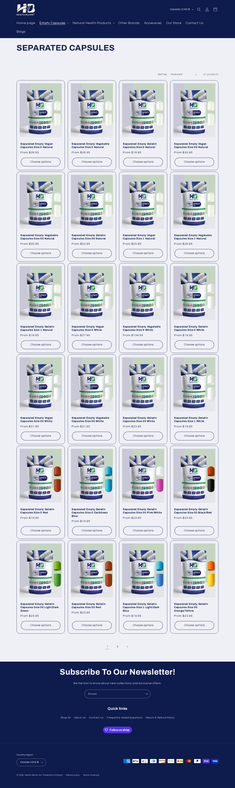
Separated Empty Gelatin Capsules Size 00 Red (89, 605)
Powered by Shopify (53, 775)
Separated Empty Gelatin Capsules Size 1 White (191, 419)
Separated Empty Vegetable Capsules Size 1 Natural (193, 237)
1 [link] (108, 646)
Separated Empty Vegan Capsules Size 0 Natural (36, 146)
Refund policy (73, 775)
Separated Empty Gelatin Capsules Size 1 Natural (37, 328)
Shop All (66, 717)
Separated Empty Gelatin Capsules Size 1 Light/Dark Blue (141, 607)
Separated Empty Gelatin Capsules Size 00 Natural (89, 237)
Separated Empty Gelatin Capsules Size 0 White (191, 328)
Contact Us (96, 717)
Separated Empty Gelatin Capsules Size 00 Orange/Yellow (191, 607)
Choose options (40, 161)
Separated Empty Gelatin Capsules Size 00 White (140, 419)
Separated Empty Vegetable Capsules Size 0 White (142, 328)
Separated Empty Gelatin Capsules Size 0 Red (37, 511)
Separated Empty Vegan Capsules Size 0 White (88, 328)
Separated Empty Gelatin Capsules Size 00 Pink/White (142, 511)
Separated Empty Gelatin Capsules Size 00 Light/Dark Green (39, 607)
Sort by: (162, 74)
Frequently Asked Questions (124, 717)
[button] (53, 23)
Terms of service (91, 775)
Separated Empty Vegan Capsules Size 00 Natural (191, 146)
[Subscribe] (146, 694)
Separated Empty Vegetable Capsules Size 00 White (90, 419)
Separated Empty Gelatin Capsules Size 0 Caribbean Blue (90, 512)
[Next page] (127, 647)
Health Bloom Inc (33, 775)
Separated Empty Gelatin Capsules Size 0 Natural (140, 146)
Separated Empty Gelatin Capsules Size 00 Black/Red (193, 511)
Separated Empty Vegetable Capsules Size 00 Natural (39, 237)
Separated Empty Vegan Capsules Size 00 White (36, 419)
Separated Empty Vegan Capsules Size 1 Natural (139, 237)
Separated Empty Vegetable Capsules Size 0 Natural (90, 146)
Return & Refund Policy (160, 717)
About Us (80, 717)
